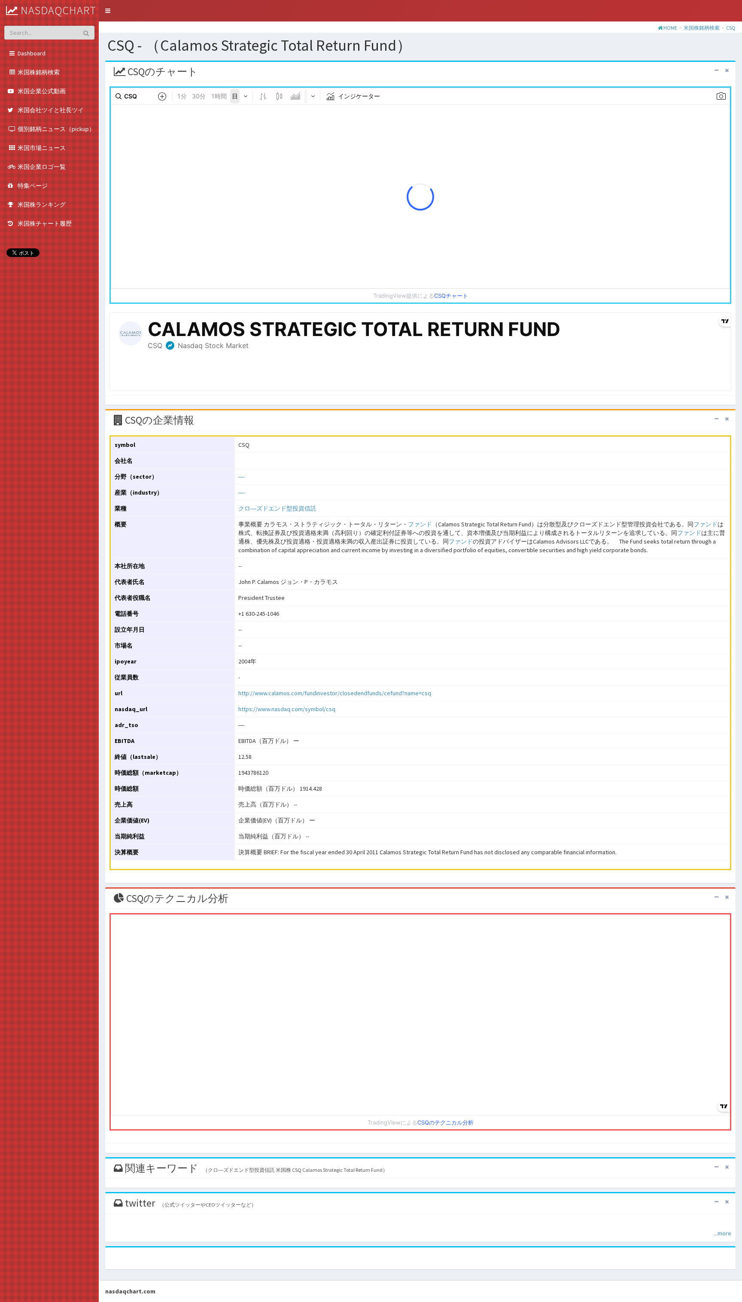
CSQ (731, 27)
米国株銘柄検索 (702, 27)
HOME (670, 27)
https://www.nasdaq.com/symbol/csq (286, 709)
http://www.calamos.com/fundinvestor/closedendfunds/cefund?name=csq (334, 693)
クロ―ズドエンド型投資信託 (277, 508)
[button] (108, 10)
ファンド (420, 524)
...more (722, 1233)
